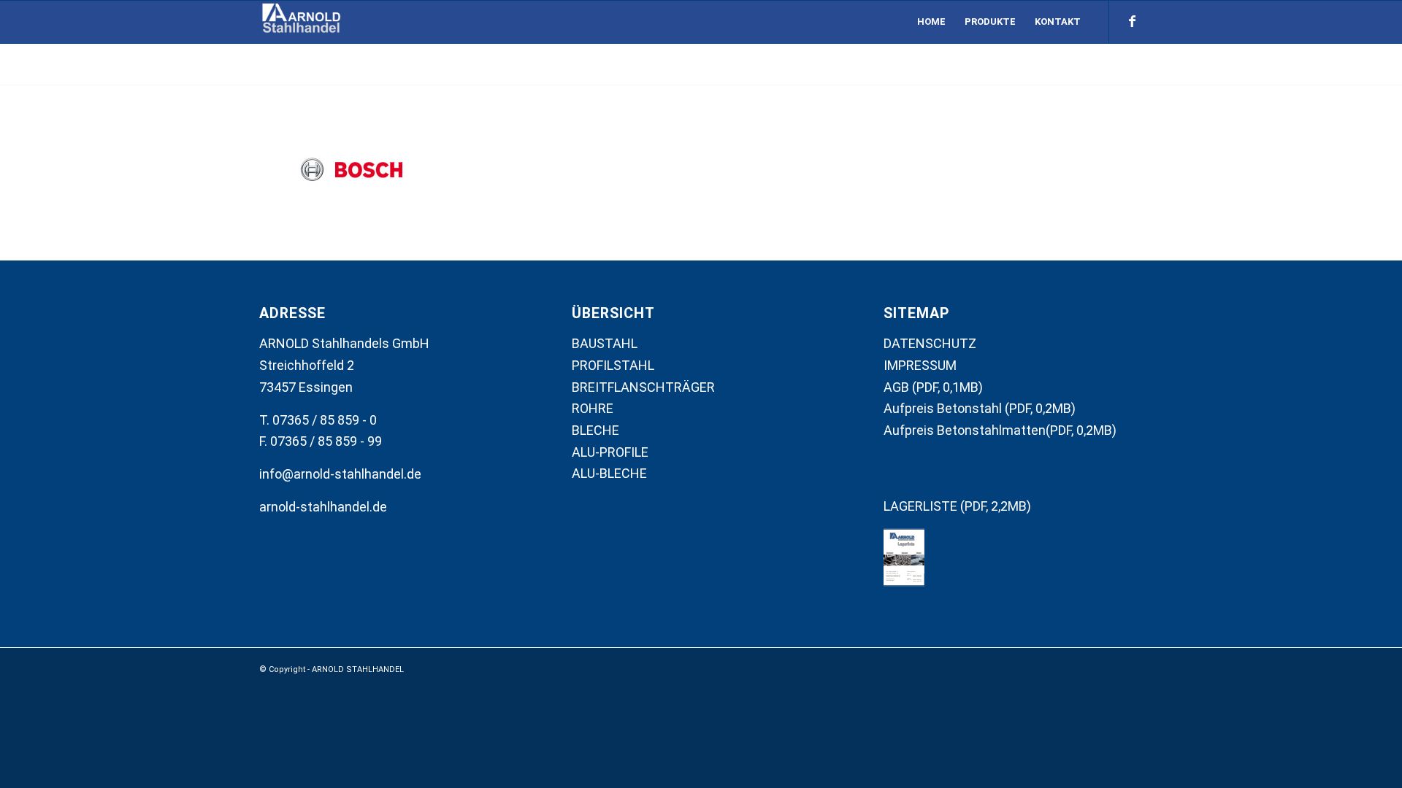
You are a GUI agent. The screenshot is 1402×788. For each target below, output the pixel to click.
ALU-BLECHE (609, 473)
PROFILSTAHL (613, 365)
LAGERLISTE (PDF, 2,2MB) (957, 506)
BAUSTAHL (604, 343)
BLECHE (595, 430)
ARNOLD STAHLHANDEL (358, 669)
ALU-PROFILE (610, 452)
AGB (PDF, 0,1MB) (933, 387)
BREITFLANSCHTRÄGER (643, 387)
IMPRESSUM (920, 365)
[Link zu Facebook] (1132, 21)
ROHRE (592, 408)
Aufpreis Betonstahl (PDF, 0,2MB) (980, 408)
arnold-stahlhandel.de (323, 506)
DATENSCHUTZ (930, 343)
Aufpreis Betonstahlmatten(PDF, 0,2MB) (1000, 430)
